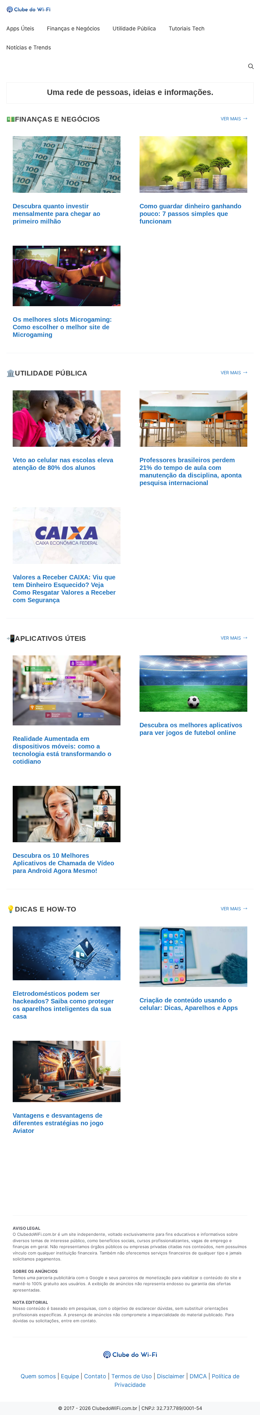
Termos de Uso (131, 1376)
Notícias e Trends (28, 47)
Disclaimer (171, 1376)
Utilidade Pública (134, 28)
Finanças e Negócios (73, 28)
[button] (251, 66)
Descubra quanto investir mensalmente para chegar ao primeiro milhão (56, 214)
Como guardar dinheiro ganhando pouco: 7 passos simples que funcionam (190, 214)
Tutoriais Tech (187, 28)
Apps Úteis (20, 28)
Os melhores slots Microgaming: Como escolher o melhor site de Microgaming (62, 327)
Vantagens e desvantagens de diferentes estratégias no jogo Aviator (58, 1123)
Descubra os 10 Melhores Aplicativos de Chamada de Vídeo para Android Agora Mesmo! (63, 863)
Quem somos (38, 1376)
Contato (95, 1376)
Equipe (70, 1376)
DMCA (198, 1376)
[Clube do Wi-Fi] (28, 9)
